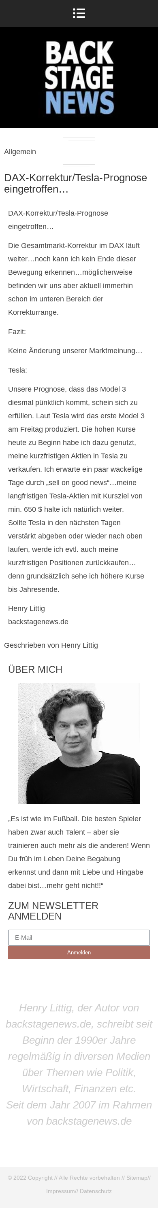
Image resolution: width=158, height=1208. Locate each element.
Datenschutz (96, 1191)
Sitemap (136, 1177)
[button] (79, 13)
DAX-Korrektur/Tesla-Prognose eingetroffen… (75, 183)
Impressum (60, 1191)
